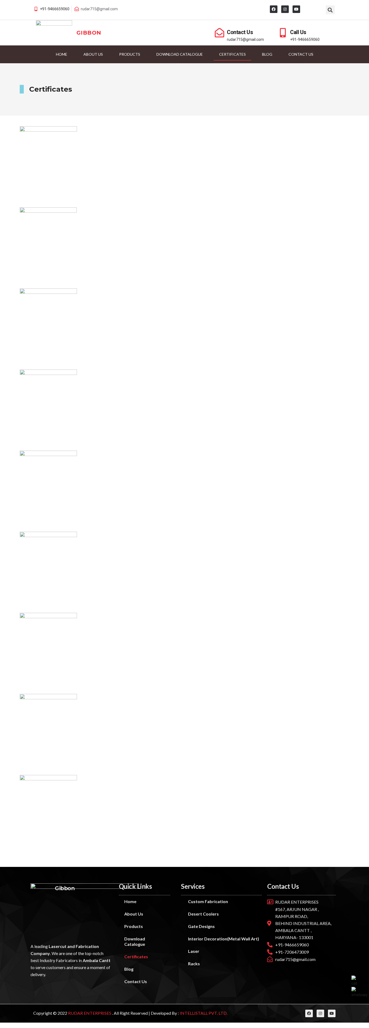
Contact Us (240, 32)
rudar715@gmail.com (245, 39)
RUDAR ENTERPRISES (90, 1013)
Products (129, 54)
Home (61, 54)
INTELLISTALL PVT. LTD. (203, 1013)
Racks (194, 963)
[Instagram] (285, 9)
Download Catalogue (179, 54)
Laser (193, 951)
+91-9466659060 (54, 9)
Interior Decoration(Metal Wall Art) (223, 938)
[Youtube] (296, 9)
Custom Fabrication (208, 901)
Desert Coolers (203, 913)
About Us (93, 54)
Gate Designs (201, 926)
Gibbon (88, 32)
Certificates (232, 54)
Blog (267, 54)
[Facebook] (273, 9)
